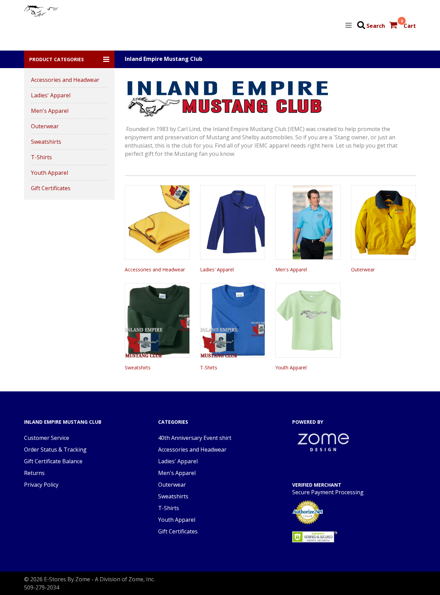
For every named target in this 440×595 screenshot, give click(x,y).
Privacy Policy (41, 484)
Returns (34, 473)
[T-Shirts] (232, 320)
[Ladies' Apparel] (232, 222)
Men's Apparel (49, 111)
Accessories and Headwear (65, 80)
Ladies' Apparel (50, 95)
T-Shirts (41, 157)
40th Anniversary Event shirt (194, 438)
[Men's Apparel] (307, 222)
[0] (393, 26)
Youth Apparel (49, 172)
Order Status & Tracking (55, 449)
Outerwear (45, 126)
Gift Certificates (50, 188)
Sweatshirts (46, 141)
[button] (69, 59)
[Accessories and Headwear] (157, 222)
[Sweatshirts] (157, 320)
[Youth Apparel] (307, 320)
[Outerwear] (383, 222)
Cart (410, 26)
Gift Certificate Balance (53, 461)
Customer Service (46, 438)
